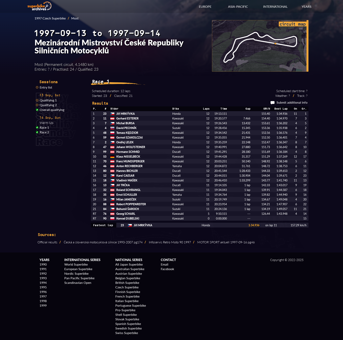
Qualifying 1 (48, 100)
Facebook (167, 269)
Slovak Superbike (127, 319)
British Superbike (127, 282)
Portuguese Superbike (130, 305)
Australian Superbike (129, 269)
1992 (43, 273)
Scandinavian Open (77, 282)
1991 (43, 269)
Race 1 (44, 127)
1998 (43, 301)
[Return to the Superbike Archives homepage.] (39, 9)
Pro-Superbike (125, 310)
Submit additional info (292, 102)
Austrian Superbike (128, 273)
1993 (43, 278)
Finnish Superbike (127, 291)
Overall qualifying (52, 109)
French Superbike (127, 296)
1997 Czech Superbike (50, 18)
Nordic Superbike (76, 273)
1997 (43, 296)
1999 (43, 305)
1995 (43, 287)
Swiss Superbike (126, 332)
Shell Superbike (126, 314)
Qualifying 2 (48, 105)
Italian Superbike (127, 301)
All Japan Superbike (129, 264)
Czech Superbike (127, 287)
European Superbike (78, 269)
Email (164, 264)
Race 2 (44, 132)
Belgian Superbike (127, 278)
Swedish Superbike (128, 328)
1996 (43, 291)
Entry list (46, 87)
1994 (43, 282)
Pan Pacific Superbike (79, 278)
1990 (43, 264)
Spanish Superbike (128, 323)
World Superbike (76, 264)
